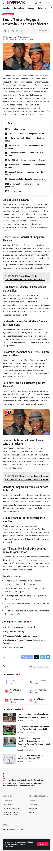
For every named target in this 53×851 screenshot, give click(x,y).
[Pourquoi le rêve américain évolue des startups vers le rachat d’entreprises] (9, 717)
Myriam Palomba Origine (15, 631)
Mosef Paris (16, 3)
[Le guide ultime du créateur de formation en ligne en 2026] (9, 759)
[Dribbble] (38, 700)
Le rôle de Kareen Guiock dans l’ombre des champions (24, 146)
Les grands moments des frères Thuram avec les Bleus (25, 154)
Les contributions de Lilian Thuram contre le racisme (25, 166)
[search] (36, 3)
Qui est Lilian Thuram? (16, 129)
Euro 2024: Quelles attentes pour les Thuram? (27, 160)
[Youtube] (14, 700)
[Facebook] (14, 682)
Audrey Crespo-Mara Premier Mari (20, 627)
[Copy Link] (17, 31)
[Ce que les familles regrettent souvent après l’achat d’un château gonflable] (9, 730)
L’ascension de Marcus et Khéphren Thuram (26, 133)
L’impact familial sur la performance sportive (26, 179)
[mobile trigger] (5, 2)
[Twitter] (38, 682)
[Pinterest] (14, 691)
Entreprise (20, 720)
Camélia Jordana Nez (14, 647)
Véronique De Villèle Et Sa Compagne (21, 636)
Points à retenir (14, 191)
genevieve (12, 37)
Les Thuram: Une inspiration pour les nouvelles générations (26, 185)
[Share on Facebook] (9, 31)
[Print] (21, 31)
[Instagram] (38, 691)
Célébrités (8, 14)
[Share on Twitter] (13, 31)
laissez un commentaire (40, 667)
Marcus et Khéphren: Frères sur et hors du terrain (24, 173)
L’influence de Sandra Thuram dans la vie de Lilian (24, 139)
